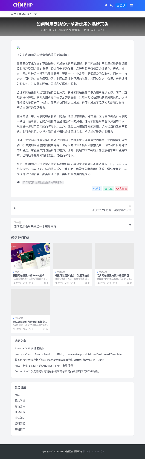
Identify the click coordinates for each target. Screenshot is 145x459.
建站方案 (61, 271)
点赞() (123, 188)
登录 (122, 5)
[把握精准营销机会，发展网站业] (72, 256)
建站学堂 (19, 271)
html (17, 395)
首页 (13, 14)
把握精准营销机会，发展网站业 (72, 275)
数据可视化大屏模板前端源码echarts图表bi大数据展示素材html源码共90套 (59, 359)
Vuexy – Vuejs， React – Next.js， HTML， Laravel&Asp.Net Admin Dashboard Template (68, 354)
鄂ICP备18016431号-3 (93, 451)
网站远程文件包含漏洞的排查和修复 (30, 323)
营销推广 (77, 30)
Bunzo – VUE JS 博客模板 (29, 348)
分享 (98, 188)
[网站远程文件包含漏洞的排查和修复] (30, 302)
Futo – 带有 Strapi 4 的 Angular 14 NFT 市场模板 (44, 365)
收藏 (110, 188)
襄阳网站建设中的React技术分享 (30, 277)
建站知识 (19, 318)
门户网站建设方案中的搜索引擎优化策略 (114, 277)
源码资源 (20, 423)
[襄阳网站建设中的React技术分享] (30, 256)
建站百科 (24, 14)
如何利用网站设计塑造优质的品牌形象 (42, 182)
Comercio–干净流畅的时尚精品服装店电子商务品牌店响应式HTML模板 (57, 371)
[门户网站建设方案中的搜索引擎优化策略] (114, 256)
